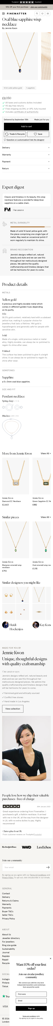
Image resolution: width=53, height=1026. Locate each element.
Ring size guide (9, 945)
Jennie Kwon (11, 28)
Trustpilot (38, 835)
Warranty (6, 904)
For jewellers (8, 942)
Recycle (6, 963)
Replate (6, 956)
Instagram (7, 979)
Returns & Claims (10, 901)
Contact (6, 893)
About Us (6, 934)
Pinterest (6, 983)
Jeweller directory (11, 938)
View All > (46, 453)
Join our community (38, 7)
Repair (5, 960)
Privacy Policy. (8, 878)
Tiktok (5, 986)
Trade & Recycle (17, 134)
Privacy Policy (8, 919)
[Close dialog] (50, 958)
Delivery (6, 897)
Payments (6, 908)
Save (40, 134)
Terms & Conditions (38, 875)
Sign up (31, 1008)
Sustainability (8, 949)
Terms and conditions (29, 1016)
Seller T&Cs (7, 915)
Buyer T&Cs (7, 911)
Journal (5, 952)
